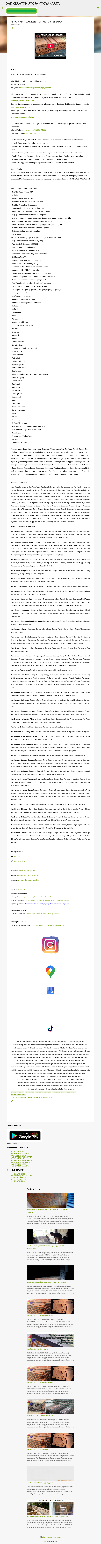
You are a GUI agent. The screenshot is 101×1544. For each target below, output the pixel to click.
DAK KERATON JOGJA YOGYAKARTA (33, 3)
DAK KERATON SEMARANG (20, 1153)
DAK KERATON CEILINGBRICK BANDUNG (40, 1416)
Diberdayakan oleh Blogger (52, 1537)
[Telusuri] (62, 8)
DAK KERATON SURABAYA (20, 1162)
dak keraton (30, 1092)
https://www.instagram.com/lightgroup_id (35, 88)
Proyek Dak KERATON (18, 1177)
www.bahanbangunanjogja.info (22, 117)
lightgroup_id (22, 889)
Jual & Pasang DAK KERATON (21, 1176)
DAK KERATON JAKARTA (20, 1166)
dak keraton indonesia (43, 1092)
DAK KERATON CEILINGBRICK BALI (38, 1449)
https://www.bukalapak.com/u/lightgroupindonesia (43, 913)
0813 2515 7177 (19, 856)
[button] (12, 28)
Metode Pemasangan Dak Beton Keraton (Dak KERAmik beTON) (47, 1516)
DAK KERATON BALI (18, 1152)
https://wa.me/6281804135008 (35, 130)
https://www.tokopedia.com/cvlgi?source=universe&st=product (33, 897)
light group (71, 1092)
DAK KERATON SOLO (18, 1155)
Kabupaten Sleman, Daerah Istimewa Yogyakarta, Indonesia (33, 1097)
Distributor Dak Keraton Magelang (38, 1349)
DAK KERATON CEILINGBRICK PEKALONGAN (41, 1315)
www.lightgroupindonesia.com (22, 101)
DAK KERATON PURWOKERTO (21, 1160)
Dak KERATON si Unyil (18, 1179)
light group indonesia (18, 1095)
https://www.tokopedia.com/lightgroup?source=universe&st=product (49, 900)
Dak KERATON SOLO (18, 1174)
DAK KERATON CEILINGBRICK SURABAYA (40, 1382)
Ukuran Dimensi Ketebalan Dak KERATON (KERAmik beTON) (46, 1282)
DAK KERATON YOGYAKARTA (21, 1157)
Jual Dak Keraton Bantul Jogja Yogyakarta (40, 1483)
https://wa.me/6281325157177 (34, 133)
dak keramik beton (17, 1092)
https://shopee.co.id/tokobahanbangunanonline (47, 925)
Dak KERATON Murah (18, 1181)
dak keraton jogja (59, 1092)
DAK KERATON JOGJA (19, 1159)
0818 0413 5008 (19, 861)
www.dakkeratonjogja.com (21, 107)
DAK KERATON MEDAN (19, 1164)
